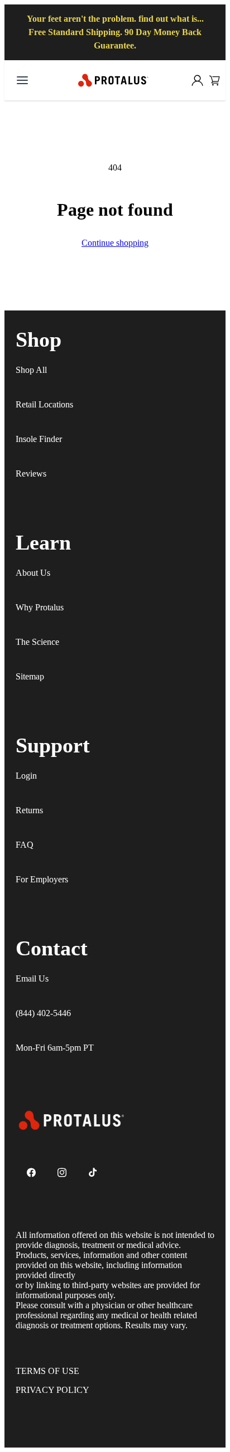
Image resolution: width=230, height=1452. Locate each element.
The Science (37, 642)
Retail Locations (44, 404)
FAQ (24, 844)
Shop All (31, 370)
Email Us (32, 978)
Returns (29, 810)
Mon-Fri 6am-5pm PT (55, 1047)
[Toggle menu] (22, 80)
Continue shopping (115, 242)
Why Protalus (40, 607)
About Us (33, 572)
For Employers (42, 879)
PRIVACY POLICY (52, 1390)
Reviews (31, 473)
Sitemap (30, 676)
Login (26, 775)
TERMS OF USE (47, 1371)
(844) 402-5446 (43, 1013)
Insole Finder (39, 439)
